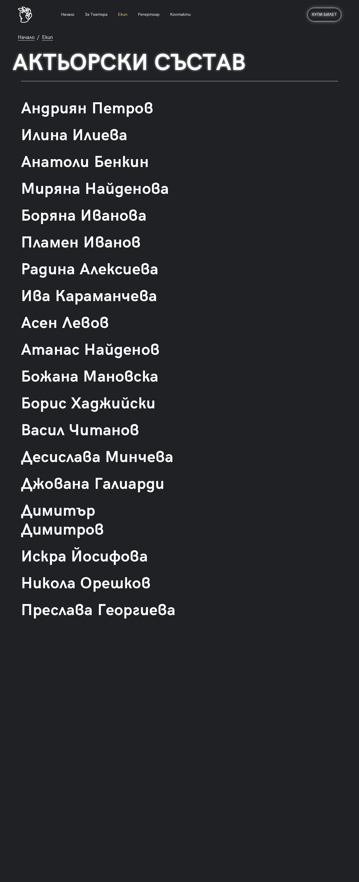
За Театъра (96, 14)
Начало (67, 14)
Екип (122, 14)
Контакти (180, 14)
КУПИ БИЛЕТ (324, 14)
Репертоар (149, 14)
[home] (25, 14)
